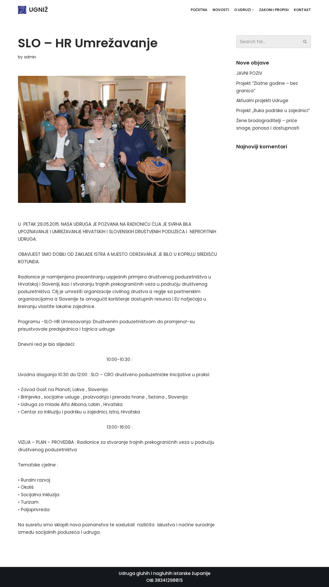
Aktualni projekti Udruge (262, 100)
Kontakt (302, 9)
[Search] (305, 41)
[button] (305, 41)
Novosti (221, 9)
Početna (199, 9)
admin (30, 57)
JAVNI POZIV (249, 73)
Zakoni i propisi (274, 9)
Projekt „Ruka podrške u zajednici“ (273, 110)
